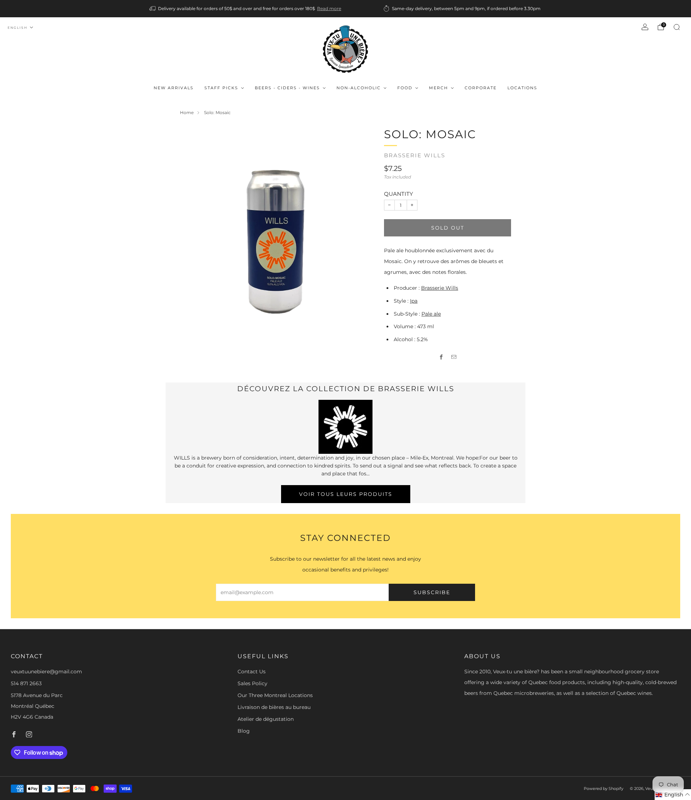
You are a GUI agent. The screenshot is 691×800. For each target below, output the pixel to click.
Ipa (413, 301)
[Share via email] (454, 357)
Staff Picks (221, 87)
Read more (329, 8)
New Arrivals (174, 87)
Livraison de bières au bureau (274, 707)
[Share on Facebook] (441, 357)
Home (187, 112)
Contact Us (252, 671)
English (17, 28)
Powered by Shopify (603, 788)
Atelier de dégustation (266, 719)
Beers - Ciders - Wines (287, 87)
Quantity (398, 193)
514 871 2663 (26, 683)
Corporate (481, 87)
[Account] (645, 27)
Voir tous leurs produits (345, 494)
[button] (673, 794)
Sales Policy (252, 683)
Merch (438, 87)
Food (404, 87)
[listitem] (246, 8)
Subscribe (432, 592)
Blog (244, 731)
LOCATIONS (522, 87)
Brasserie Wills (414, 155)
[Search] (676, 27)
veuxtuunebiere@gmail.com (46, 671)
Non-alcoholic (359, 87)
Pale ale (431, 314)
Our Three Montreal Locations (275, 695)
